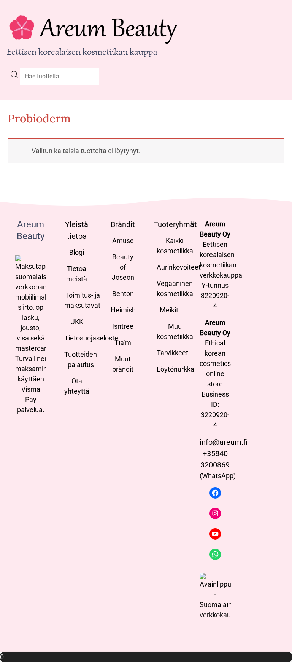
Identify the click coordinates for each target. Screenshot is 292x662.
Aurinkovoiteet (179, 267)
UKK (76, 322)
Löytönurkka (175, 369)
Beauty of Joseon (123, 267)
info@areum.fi (224, 442)
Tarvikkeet (172, 353)
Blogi (76, 252)
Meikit (169, 310)
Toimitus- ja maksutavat (82, 300)
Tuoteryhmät (175, 224)
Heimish (123, 310)
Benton (123, 294)
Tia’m (122, 343)
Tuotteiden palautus (80, 359)
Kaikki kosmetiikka (175, 246)
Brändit (123, 224)
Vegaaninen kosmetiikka (175, 288)
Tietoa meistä (76, 274)
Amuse (123, 241)
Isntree (122, 326)
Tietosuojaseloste (91, 338)
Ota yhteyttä (76, 386)
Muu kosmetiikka (175, 331)
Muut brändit (122, 364)
